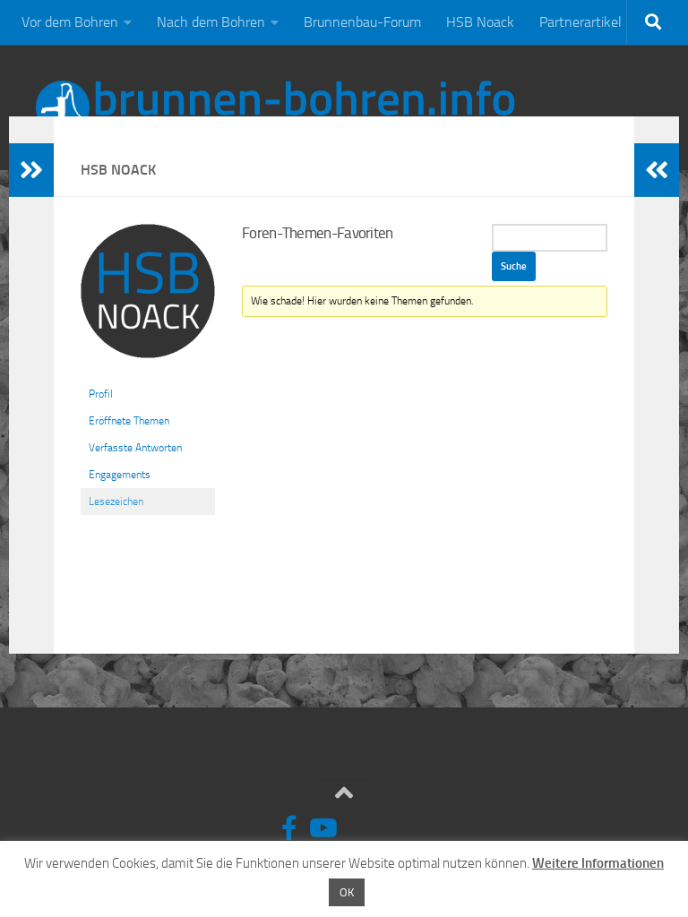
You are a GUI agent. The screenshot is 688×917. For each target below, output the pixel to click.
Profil (101, 394)
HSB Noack (480, 21)
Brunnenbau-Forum (362, 21)
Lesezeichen (116, 501)
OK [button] (347, 892)
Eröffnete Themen (129, 421)
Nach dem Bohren (211, 21)
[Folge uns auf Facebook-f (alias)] (289, 828)
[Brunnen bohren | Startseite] (275, 107)
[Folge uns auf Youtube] (321, 828)
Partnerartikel (580, 21)
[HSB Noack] (148, 372)
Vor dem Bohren (70, 21)
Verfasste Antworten (135, 447)
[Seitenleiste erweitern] (31, 170)
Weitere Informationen (598, 863)
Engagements (119, 474)
